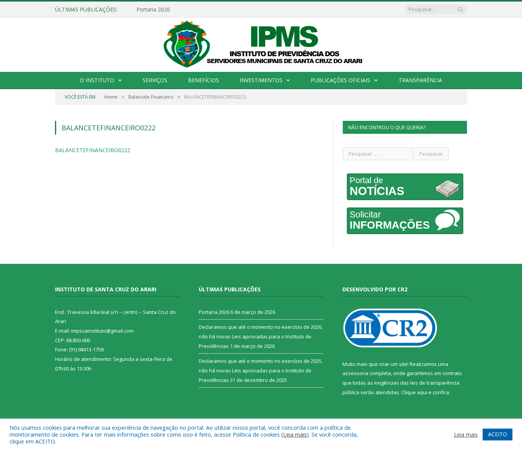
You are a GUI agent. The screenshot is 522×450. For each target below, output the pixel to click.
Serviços (155, 80)
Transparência (420, 80)
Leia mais (295, 434)
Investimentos (261, 80)
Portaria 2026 (153, 9)
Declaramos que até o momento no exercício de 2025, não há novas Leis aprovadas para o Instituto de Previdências (261, 370)
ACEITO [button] (497, 434)
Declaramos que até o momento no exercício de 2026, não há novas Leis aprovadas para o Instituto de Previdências (261, 336)
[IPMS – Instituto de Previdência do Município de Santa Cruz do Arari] (261, 43)
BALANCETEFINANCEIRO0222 (92, 150)
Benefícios (203, 80)
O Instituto (97, 80)
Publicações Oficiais (340, 80)
